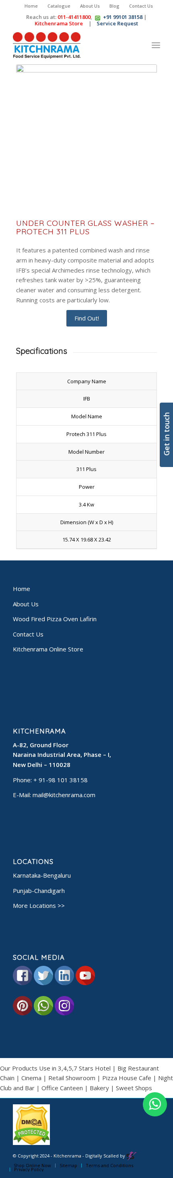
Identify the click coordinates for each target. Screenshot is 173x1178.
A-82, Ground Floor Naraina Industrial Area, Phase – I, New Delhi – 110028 (62, 755)
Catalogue (58, 6)
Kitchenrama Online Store (48, 649)
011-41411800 (74, 17)
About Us (90, 6)
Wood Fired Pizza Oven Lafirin (55, 619)
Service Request (119, 23)
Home (31, 6)
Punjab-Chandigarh (39, 891)
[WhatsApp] (155, 1104)
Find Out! (86, 318)
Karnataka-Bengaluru (42, 875)
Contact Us (141, 6)
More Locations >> (39, 905)
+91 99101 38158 (122, 17)
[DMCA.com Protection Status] (31, 1143)
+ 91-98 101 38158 (60, 780)
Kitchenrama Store (61, 23)
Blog (114, 6)
